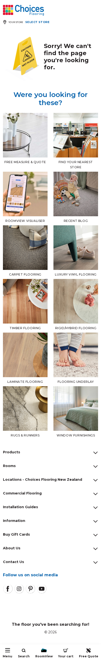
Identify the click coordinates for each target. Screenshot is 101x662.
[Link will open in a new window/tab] (8, 589)
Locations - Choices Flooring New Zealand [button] (42, 479)
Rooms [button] (9, 466)
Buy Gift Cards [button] (16, 534)
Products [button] (11, 452)
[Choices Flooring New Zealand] (23, 10)
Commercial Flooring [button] (22, 493)
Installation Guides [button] (20, 507)
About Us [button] (11, 548)
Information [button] (14, 520)
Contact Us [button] (13, 562)
